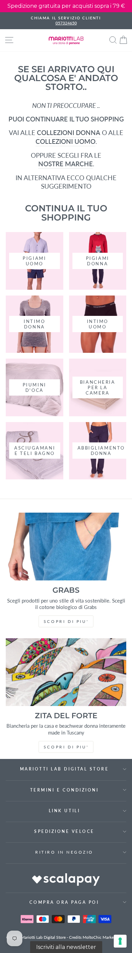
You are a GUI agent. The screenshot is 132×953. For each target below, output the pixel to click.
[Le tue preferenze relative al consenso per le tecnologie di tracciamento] (120, 941)
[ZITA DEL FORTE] (66, 672)
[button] (66, 947)
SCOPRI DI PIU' (66, 621)
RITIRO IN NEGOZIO (64, 852)
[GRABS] (66, 546)
